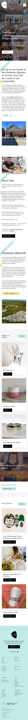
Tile (9, 717)
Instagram (12, 231)
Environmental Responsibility (19, 686)
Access (3, 661)
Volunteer (3, 696)
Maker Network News (5, 681)
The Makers (16, 659)
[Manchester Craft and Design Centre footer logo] (14, 634)
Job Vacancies (17, 683)
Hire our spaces (17, 669)
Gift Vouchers (17, 660)
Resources (16, 695)
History (16, 680)
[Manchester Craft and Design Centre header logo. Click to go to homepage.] (3, 5)
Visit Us (3, 659)
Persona (5, 717)
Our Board (16, 682)
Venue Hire (3, 669)
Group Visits (4, 662)
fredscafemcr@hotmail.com (17, 229)
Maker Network (17, 691)
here (13, 107)
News (3, 679)
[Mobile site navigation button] (24, 5)
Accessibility (4, 715)
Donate (3, 691)
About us (16, 679)
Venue (16, 668)
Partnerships (4, 695)
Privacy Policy (4, 714)
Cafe (2, 660)
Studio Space (4, 670)
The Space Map (4, 668)
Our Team (16, 681)
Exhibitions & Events (5, 680)
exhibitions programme (15, 97)
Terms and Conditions (6, 712)
